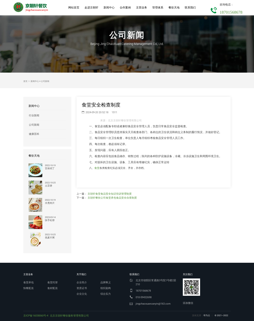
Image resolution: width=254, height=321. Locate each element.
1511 (114, 112)
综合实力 (105, 293)
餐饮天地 (174, 7)
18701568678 (231, 12)
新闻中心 (109, 7)
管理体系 (157, 7)
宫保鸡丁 (50, 168)
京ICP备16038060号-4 (35, 315)
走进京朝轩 (91, 7)
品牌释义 (105, 282)
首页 (25, 81)
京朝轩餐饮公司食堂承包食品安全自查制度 (112, 197)
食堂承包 (28, 282)
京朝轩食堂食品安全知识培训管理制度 (110, 193)
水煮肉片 (50, 203)
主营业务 (141, 7)
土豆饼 (48, 185)
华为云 (206, 315)
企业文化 (82, 293)
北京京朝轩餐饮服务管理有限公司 (69, 315)
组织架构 (105, 288)
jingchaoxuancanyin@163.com (153, 303)
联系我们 (190, 7)
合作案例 (125, 7)
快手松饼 (50, 220)
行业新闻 (34, 115)
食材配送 (52, 288)
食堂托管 (52, 282)
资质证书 (82, 288)
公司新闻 (45, 81)
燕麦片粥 (50, 237)
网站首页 (73, 7)
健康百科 (34, 134)
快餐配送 (28, 288)
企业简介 (82, 282)
